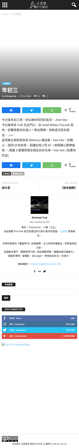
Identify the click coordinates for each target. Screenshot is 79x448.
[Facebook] (34, 271)
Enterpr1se (10, 96)
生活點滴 (6, 83)
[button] (73, 5)
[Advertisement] (39, 390)
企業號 (63, 231)
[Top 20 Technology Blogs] (39, 345)
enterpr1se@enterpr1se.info (45, 264)
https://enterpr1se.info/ (40, 222)
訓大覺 (6, 188)
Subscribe (69, 336)
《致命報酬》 (69, 188)
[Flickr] (39, 271)
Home (5, 14)
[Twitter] (44, 271)
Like (72, 318)
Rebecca (18, 173)
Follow (70, 324)
